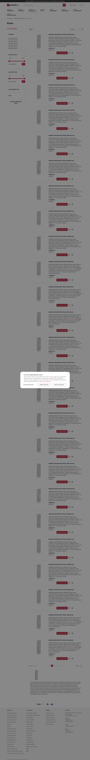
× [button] (67, 373)
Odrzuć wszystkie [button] (44, 384)
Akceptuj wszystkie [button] (59, 384)
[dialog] (45, 380)
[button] (29, 384)
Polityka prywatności (46, 381)
